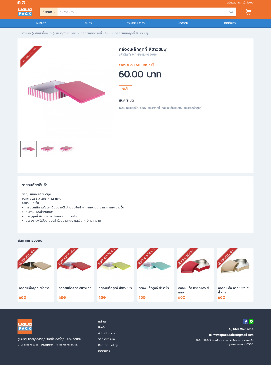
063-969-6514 (242, 329)
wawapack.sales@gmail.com (232, 335)
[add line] (23, 2)
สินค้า (88, 23)
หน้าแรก (41, 23)
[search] (231, 11)
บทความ (183, 23)
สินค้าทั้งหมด (43, 33)
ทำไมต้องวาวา (135, 23)
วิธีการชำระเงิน (107, 339)
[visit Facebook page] (19, 2)
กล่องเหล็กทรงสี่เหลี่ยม (95, 33)
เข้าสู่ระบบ (248, 3)
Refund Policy (108, 345)
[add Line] (251, 321)
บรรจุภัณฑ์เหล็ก (66, 33)
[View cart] (248, 12)
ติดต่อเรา (230, 23)
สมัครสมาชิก (234, 3)
